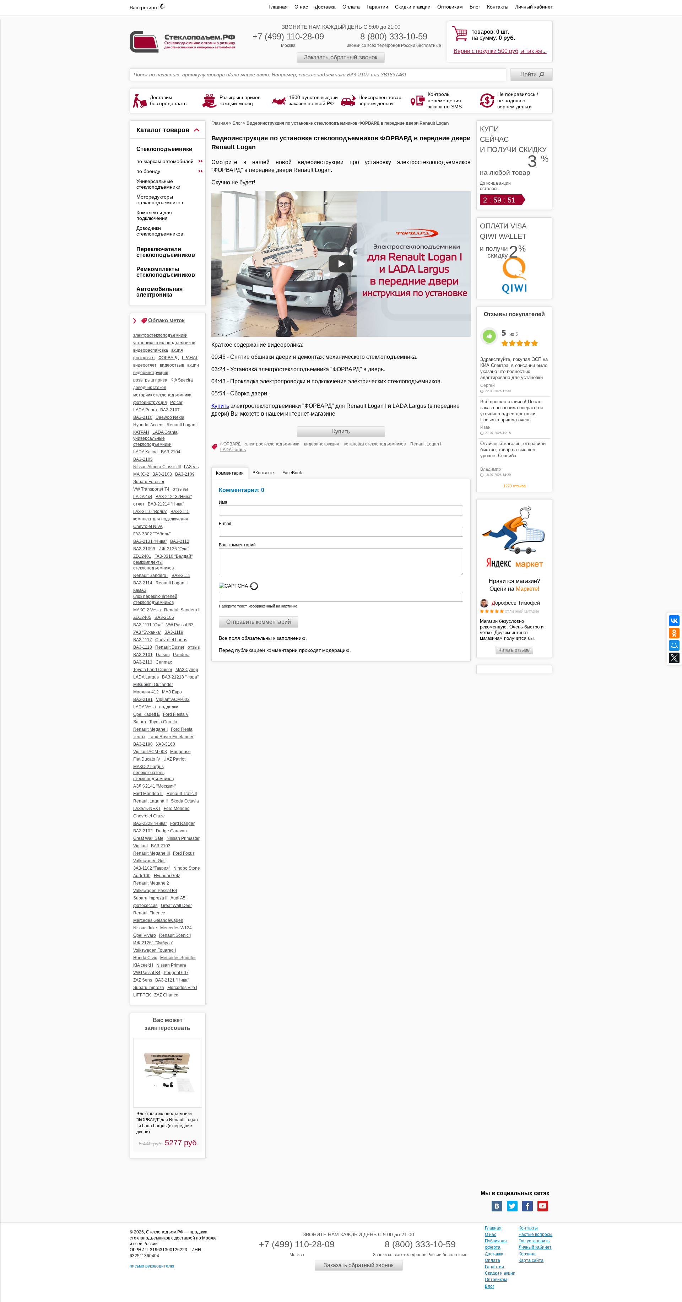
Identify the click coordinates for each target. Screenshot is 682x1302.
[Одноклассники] (674, 633)
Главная (278, 7)
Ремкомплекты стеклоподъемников (165, 272)
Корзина (527, 1254)
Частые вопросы (535, 1234)
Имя (225, 502)
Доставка (325, 7)
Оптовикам (450, 7)
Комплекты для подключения (154, 215)
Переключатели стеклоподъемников (165, 252)
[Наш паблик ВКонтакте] (497, 1206)
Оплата (351, 7)
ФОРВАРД (230, 444)
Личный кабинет (534, 7)
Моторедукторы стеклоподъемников (159, 199)
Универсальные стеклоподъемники (158, 184)
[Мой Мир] (674, 645)
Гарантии (377, 7)
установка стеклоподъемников (375, 444)
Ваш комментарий (237, 544)
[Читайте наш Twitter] (512, 1206)
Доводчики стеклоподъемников (159, 231)
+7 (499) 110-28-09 (288, 36)
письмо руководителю (152, 1266)
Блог (475, 7)
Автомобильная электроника (159, 292)
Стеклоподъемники (164, 149)
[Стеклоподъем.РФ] (183, 41)
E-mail (225, 523)
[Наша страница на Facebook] (527, 1206)
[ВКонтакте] (674, 620)
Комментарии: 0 (241, 490)
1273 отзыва (514, 486)
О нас (301, 7)
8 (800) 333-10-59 (393, 36)
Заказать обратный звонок (340, 57)
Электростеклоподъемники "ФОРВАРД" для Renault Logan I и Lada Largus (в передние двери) (167, 1122)
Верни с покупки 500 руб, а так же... (500, 51)
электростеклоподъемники (272, 444)
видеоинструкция (321, 444)
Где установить (534, 1240)
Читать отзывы (514, 650)
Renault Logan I (425, 444)
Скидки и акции (413, 7)
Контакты (497, 7)
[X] (674, 658)
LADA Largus (233, 449)
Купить (220, 406)
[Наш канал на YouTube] (542, 1206)
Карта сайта (531, 1260)
